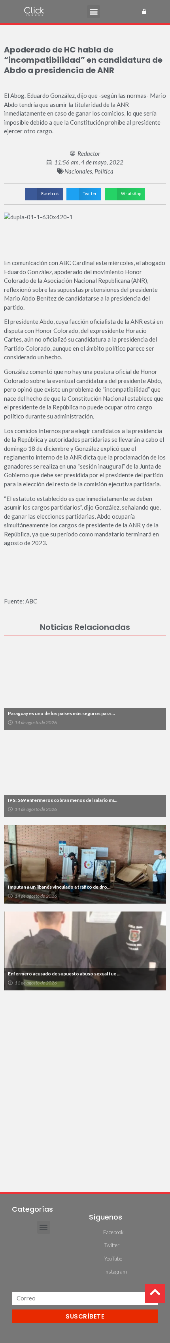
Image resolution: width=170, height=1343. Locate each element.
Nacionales (78, 171)
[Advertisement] (85, 1087)
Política (103, 171)
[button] (93, 11)
